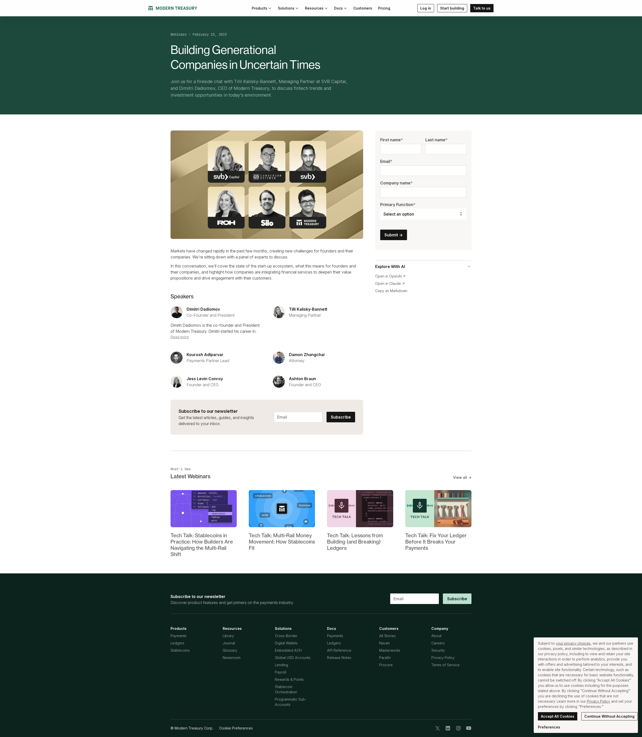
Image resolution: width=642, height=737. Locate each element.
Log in (425, 8)
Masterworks (389, 650)
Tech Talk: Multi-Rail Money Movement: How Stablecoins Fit (282, 541)
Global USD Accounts (292, 657)
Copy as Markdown (391, 291)
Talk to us (482, 8)
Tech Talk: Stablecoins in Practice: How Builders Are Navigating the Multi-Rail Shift (202, 544)
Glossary (230, 650)
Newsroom (231, 657)
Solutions (286, 8)
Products (259, 8)
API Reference (339, 650)
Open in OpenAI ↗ (390, 276)
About (436, 636)
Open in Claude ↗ (390, 283)
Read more (180, 337)
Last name (436, 139)
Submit (393, 234)
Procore (386, 665)
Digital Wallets (286, 643)
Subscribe (341, 417)
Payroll (280, 672)
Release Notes (339, 657)
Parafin (385, 657)
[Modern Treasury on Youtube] (468, 728)
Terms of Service (445, 665)
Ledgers (177, 643)
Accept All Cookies (557, 716)
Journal (229, 643)
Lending (281, 665)
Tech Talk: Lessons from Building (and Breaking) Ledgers (355, 541)
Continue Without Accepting (609, 716)
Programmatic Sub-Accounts (290, 702)
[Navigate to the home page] (172, 8)
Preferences (549, 727)
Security (438, 650)
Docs (338, 8)
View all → (462, 477)
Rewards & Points (289, 679)
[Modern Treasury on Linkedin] (448, 728)
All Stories (387, 636)
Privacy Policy (443, 657)
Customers (362, 8)
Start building (452, 8)
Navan (384, 643)
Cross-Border (286, 636)
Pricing (384, 8)
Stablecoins (180, 650)
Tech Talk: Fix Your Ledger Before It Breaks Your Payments (436, 541)
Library (228, 636)
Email (386, 161)
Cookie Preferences (236, 728)
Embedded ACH (288, 650)
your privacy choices (573, 643)
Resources (314, 8)
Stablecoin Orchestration (286, 689)
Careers (438, 643)
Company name (396, 182)
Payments (179, 636)
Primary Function (398, 204)
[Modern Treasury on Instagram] (458, 728)
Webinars (179, 34)
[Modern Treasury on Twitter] (437, 728)
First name (391, 139)
